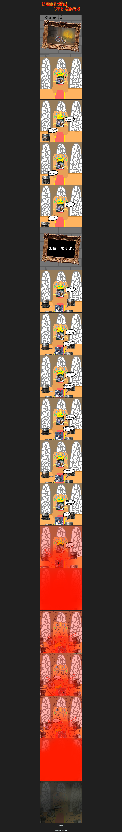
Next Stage (64, 830)
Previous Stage (58, 830)
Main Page (61, 825)
